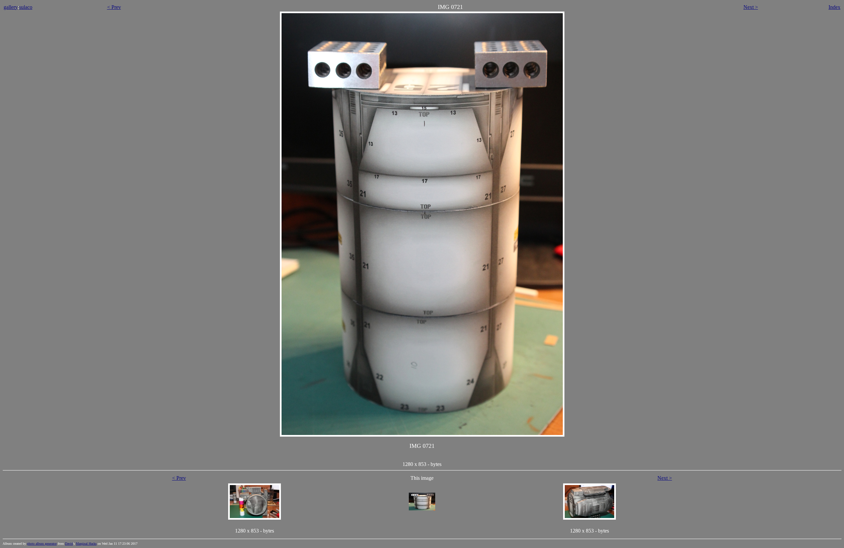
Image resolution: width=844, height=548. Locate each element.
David (69, 543)
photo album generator (42, 543)
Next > (750, 7)
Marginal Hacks (86, 543)
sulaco (25, 7)
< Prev (114, 7)
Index (834, 7)
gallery (11, 7)
